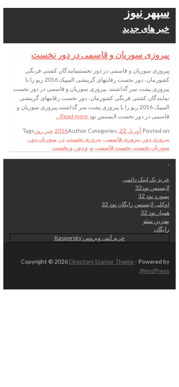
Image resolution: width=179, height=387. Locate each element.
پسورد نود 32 (153, 195)
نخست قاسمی (113, 147)
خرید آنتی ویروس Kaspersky (89, 237)
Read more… (72, 116)
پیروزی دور (156, 138)
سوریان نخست (151, 147)
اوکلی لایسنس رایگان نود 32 (135, 204)
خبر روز (44, 130)
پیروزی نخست (84, 138)
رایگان (161, 229)
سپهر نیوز (146, 12)
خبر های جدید (145, 28)
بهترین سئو (156, 220)
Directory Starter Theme (102, 261)
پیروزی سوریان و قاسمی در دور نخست (100, 54)
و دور (81, 147)
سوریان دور (43, 138)
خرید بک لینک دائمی (145, 179)
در (62, 138)
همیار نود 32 (155, 212)
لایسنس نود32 (152, 187)
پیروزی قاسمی (122, 138)
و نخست (62, 147)
